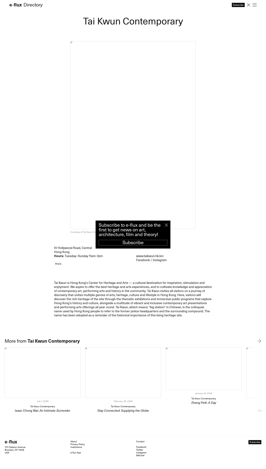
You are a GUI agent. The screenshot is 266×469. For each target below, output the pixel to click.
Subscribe (133, 242)
